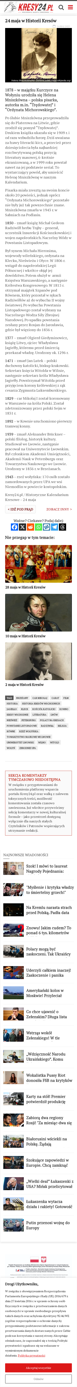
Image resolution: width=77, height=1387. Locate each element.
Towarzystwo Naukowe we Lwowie (29, 737)
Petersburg (29, 720)
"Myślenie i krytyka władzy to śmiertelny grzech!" (50, 890)
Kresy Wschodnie (17, 714)
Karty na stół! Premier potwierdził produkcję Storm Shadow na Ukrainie (50, 1101)
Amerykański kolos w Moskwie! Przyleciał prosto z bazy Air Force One (46, 998)
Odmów (39, 1379)
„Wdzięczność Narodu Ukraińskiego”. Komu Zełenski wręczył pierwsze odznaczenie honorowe (49, 1062)
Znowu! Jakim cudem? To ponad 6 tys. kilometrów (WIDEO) (48, 932)
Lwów (54, 714)
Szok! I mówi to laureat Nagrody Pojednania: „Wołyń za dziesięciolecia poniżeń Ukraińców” (48, 874)
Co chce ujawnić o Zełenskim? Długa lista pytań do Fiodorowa (46, 1016)
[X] (22, 527)
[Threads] (62, 527)
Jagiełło (12, 709)
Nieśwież (12, 720)
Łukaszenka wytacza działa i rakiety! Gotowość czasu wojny (49, 1206)
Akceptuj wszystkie (38, 1368)
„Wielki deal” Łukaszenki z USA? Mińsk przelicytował (50, 1184)
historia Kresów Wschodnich (41, 703)
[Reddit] (30, 527)
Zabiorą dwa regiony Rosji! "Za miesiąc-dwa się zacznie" (49, 1122)
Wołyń (11, 748)
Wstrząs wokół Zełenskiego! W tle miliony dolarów (43, 1037)
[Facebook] (14, 527)
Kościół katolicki (43, 709)
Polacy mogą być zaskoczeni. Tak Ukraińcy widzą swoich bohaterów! (48, 954)
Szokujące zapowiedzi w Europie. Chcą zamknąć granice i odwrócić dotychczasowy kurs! (47, 1168)
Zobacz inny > (59, 509)
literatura (39, 714)
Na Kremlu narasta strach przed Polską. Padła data (49, 910)
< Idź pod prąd (20, 509)
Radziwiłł (47, 725)
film (66, 698)
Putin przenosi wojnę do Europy (48, 1225)
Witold (54, 742)
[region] (38, 1332)
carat (55, 698)
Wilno (42, 742)
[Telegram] (54, 527)
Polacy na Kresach (52, 720)
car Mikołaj (39, 698)
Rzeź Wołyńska (28, 731)
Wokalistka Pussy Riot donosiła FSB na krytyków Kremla (49, 1080)
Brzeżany (22, 698)
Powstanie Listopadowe (22, 725)
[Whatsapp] (38, 527)
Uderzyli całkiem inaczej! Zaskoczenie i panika (48, 973)
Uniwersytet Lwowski (20, 742)
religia (62, 725)
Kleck (24, 709)
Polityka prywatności (31, 1355)
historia (12, 703)
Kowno (64, 709)
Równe (11, 731)
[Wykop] (46, 527)
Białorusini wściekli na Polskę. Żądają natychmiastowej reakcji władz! (47, 1146)
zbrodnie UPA (27, 748)
